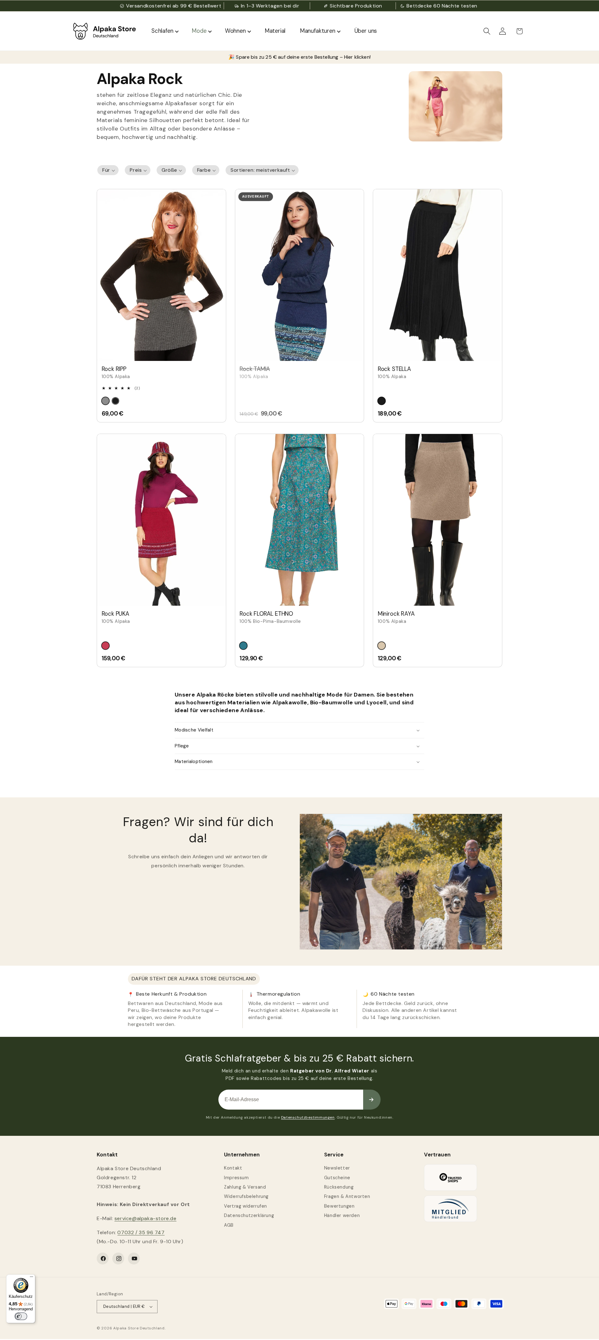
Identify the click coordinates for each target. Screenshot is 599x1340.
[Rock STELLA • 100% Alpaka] (437, 275)
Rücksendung (339, 1187)
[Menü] (31, 1278)
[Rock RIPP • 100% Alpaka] (161, 275)
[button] (487, 31)
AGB (229, 1225)
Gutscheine (337, 1177)
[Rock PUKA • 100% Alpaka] (161, 520)
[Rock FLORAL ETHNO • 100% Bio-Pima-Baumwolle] (299, 520)
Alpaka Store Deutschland (139, 1328)
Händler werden (342, 1215)
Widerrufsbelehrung (246, 1196)
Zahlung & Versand (245, 1187)
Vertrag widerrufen (245, 1206)
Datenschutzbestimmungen (308, 1117)
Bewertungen (339, 1206)
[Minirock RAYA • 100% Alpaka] (437, 520)
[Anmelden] (372, 1100)
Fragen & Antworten (347, 1196)
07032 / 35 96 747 (140, 1232)
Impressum (236, 1177)
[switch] (21, 1316)
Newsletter (337, 1168)
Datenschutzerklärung (249, 1215)
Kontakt (233, 1168)
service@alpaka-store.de (145, 1218)
